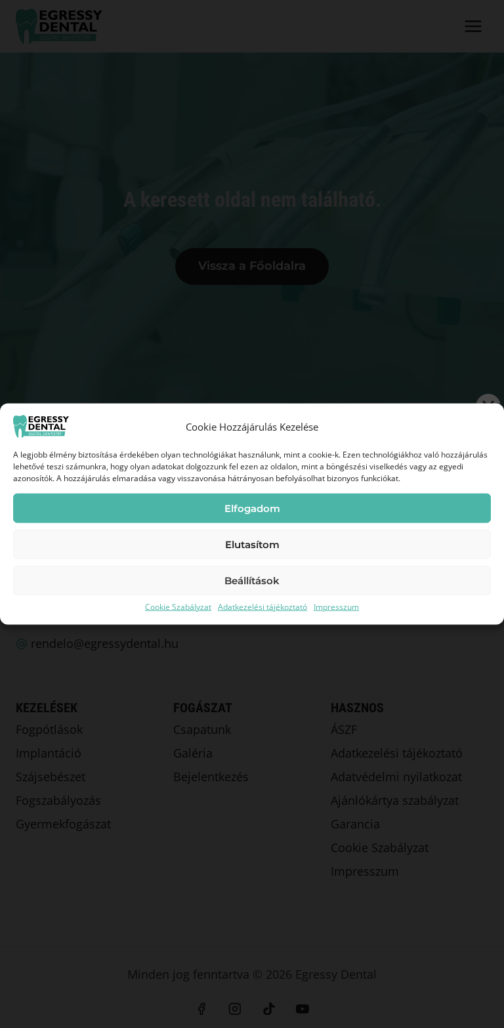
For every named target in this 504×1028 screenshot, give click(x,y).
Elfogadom (252, 508)
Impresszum (336, 606)
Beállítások (252, 580)
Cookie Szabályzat (178, 606)
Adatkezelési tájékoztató (262, 606)
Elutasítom (252, 544)
